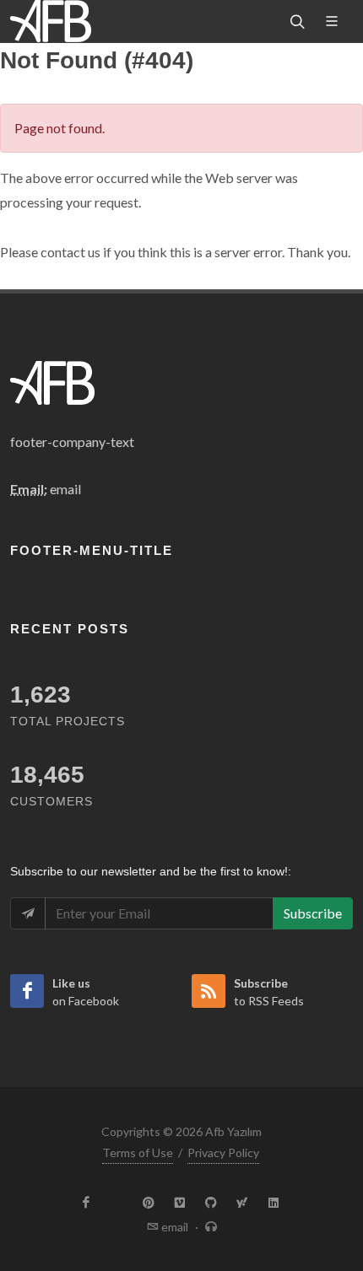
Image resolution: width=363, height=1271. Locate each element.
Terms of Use (137, 1152)
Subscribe (313, 913)
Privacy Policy (223, 1152)
